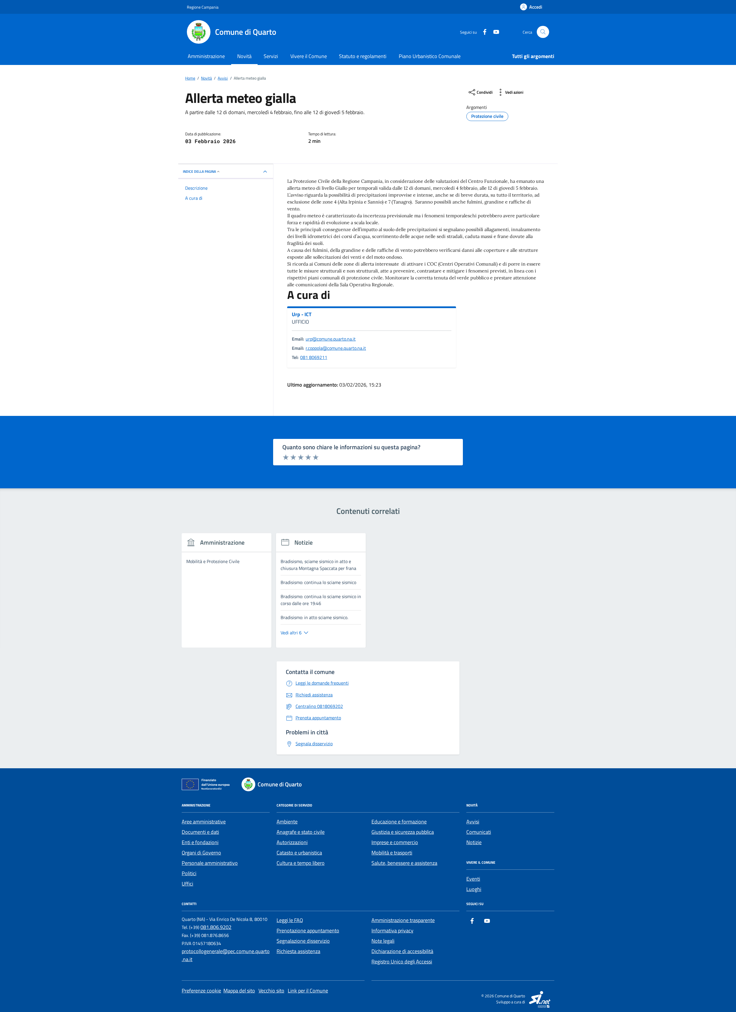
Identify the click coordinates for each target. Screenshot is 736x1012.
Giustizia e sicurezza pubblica (402, 832)
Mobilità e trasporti (391, 853)
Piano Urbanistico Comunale (430, 56)
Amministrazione (206, 56)
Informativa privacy (392, 930)
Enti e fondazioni (200, 842)
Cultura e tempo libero (301, 863)
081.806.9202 (215, 927)
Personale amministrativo (210, 863)
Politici (189, 873)
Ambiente (287, 821)
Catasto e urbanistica (299, 853)
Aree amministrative (204, 821)
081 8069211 (313, 357)
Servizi (271, 56)
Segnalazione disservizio (303, 941)
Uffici (187, 884)
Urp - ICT (301, 314)
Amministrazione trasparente (403, 920)
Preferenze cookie (201, 990)
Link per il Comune (308, 990)
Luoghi (473, 889)
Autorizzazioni (292, 842)
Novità (244, 56)
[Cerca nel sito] (543, 32)
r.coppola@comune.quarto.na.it (336, 348)
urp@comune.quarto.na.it (331, 338)
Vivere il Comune (308, 56)
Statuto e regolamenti (362, 56)
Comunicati (478, 832)
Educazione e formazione (399, 821)
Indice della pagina (199, 171)
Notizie (474, 842)
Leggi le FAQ (290, 920)
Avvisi (472, 821)
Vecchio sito (271, 990)
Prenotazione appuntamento (308, 930)
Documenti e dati (200, 832)
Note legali (382, 941)
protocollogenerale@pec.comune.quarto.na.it (226, 955)
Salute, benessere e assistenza (404, 863)
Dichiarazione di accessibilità (402, 951)
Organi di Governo (201, 853)
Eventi (473, 879)
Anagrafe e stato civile (301, 832)
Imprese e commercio (394, 842)
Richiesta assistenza (298, 951)
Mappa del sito (239, 990)
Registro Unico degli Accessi (401, 961)
